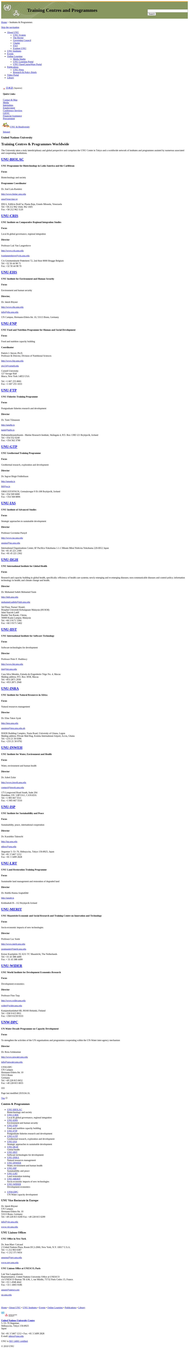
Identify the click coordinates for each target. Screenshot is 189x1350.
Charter (16, 43)
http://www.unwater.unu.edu (14, 1057)
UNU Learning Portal (23, 61)
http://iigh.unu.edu (9, 597)
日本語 (9, 88)
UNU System (19, 35)
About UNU (13, 32)
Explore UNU (19, 48)
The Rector (18, 37)
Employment (9, 108)
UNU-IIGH (9, 560)
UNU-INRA (10, 688)
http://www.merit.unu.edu (13, 944)
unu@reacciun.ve (9, 199)
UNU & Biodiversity (20, 127)
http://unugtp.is (8, 481)
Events (10, 53)
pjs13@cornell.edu (10, 366)
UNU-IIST (9, 629)
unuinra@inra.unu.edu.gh (13, 728)
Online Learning (14, 56)
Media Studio (19, 59)
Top (3, 1098)
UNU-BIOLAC (12, 159)
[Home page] (11, 17)
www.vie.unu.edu (9, 1227)
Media (6, 102)
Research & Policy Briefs (25, 72)
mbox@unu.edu (8, 846)
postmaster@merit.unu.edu (13, 949)
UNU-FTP (9, 390)
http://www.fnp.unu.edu (12, 361)
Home (4, 22)
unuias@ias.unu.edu (10, 543)
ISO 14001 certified (18, 1341)
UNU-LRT (9, 863)
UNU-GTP (9, 447)
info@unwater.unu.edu (12, 1062)
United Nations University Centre (18, 1320)
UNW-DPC (9, 1022)
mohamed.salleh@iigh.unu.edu (15, 602)
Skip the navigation (10, 27)
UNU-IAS (8, 503)
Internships (8, 105)
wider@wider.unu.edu (11, 1005)
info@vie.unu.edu (9, 1222)
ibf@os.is (5, 486)
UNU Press (18, 69)
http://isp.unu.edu (9, 841)
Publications (12, 67)
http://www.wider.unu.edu (13, 1000)
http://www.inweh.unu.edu (13, 782)
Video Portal (13, 75)
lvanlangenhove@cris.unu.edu (15, 255)
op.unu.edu (6, 1295)
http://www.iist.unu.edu (12, 664)
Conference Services (12, 110)
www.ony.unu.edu (9, 1262)
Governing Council (22, 40)
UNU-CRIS (9, 216)
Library (10, 77)
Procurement (9, 118)
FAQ (15, 45)
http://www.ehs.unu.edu (12, 307)
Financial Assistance (12, 116)
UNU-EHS (9, 272)
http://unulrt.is (7, 898)
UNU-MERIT (11, 909)
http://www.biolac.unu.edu (13, 194)
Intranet (6, 132)
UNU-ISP (8, 807)
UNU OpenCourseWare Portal (27, 64)
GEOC (6, 113)
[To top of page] (6, 1098)
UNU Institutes (14, 51)
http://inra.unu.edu (9, 723)
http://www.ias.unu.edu (12, 538)
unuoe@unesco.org (10, 1290)
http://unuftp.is (8, 425)
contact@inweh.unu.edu (12, 787)
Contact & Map (10, 100)
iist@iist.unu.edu (9, 669)
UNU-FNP (9, 323)
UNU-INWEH (11, 747)
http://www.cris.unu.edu (12, 250)
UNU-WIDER (11, 966)
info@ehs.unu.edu (9, 312)
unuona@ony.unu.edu (11, 1257)
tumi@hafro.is (7, 430)
